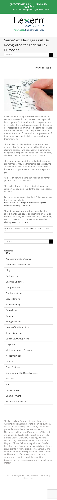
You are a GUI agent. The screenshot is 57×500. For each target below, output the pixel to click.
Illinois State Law (14, 333)
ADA (8, 253)
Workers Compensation (17, 401)
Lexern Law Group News (17, 338)
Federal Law (11, 310)
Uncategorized (13, 390)
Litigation (10, 344)
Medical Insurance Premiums (19, 350)
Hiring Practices (13, 321)
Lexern (9, 228)
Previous (39, 67)
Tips (8, 384)
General (9, 316)
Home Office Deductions (17, 327)
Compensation (13, 287)
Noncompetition (13, 355)
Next (48, 67)
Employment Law (14, 293)
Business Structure (15, 281)
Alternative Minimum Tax (18, 264)
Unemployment (13, 395)
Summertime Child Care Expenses (22, 373)
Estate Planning (13, 299)
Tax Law (37, 228)
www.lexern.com (19, 222)
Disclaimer (28, 478)
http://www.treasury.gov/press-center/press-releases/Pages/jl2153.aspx (25, 204)
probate (9, 361)
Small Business (13, 367)
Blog (32, 228)
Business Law (12, 276)
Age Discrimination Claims (18, 259)
